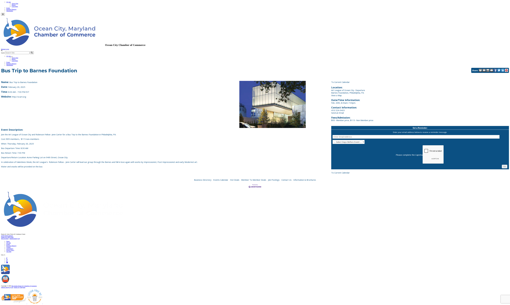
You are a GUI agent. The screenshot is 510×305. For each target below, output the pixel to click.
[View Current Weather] (491, 70)
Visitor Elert (15, 3)
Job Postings (274, 180)
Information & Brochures (304, 180)
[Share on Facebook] (495, 70)
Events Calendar (220, 180)
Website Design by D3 (7, 287)
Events (8, 8)
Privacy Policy (10, 250)
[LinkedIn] (7, 261)
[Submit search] (32, 52)
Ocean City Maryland (19, 287)
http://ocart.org (19, 96)
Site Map (8, 251)
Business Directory (11, 9)
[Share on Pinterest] (506, 70)
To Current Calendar (340, 82)
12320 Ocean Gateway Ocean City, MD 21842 (7, 236)
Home (8, 241)
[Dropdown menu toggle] (12, 56)
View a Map (336, 95)
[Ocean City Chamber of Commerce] (53, 44)
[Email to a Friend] (484, 70)
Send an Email (337, 112)
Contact (8, 247)
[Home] (69, 228)
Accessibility (9, 248)
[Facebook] (6, 258)
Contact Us (286, 180)
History (14, 5)
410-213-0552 (4, 238)
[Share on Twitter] (499, 70)
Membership (9, 11)
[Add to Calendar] (487, 70)
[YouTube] (7, 262)
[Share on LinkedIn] (502, 70)
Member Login (5, 49)
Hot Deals (234, 180)
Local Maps (15, 6)
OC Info (8, 2)
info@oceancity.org (15, 238)
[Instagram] (7, 259)
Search (3, 53)
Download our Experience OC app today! (21, 273)
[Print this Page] (480, 70)
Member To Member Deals (253, 180)
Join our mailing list (15, 283)
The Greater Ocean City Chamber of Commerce (24, 286)
